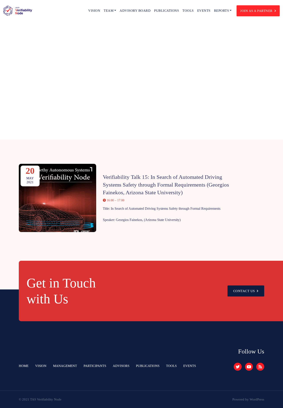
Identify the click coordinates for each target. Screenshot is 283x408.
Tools (188, 10)
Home (24, 366)
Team (108, 10)
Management (65, 366)
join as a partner (256, 11)
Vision (94, 10)
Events (203, 10)
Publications (166, 10)
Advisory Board (135, 10)
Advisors (121, 366)
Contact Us (244, 291)
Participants (95, 366)
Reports (221, 10)
